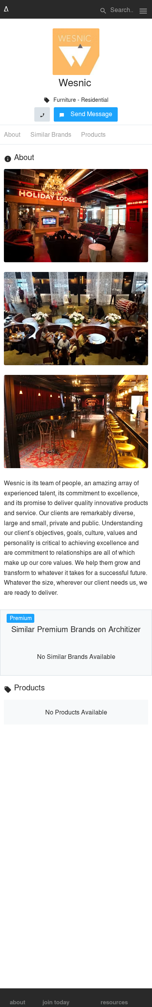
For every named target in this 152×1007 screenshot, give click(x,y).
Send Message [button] (86, 113)
